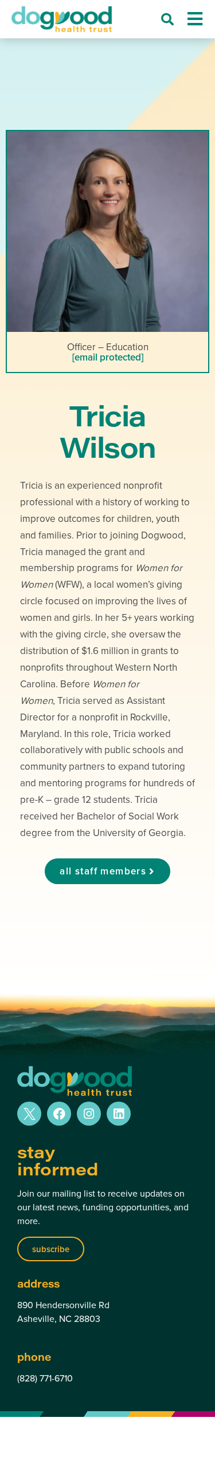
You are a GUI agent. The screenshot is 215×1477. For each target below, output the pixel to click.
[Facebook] (59, 1114)
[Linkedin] (119, 1114)
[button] (167, 19)
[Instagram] (89, 1114)
